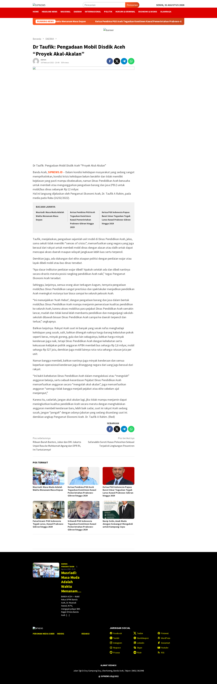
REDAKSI (85, 633)
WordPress (165, 638)
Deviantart (165, 643)
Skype (139, 647)
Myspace (117, 647)
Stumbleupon (143, 638)
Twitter (140, 633)
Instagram (117, 643)
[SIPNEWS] (39, 4)
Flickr (139, 652)
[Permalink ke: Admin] (36, 60)
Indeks (60, 633)
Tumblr (116, 638)
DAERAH (64, 564)
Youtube (164, 647)
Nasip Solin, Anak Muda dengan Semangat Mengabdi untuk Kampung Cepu (118, 524)
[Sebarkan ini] (110, 61)
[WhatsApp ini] (131, 61)
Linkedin (140, 643)
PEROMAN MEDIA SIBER (43, 633)
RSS (162, 652)
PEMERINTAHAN (67, 566)
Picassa (116, 652)
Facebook (117, 633)
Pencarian (132, 5)
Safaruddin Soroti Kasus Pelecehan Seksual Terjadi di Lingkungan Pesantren (111, 442)
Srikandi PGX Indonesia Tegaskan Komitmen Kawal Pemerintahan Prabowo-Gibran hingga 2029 (82, 525)
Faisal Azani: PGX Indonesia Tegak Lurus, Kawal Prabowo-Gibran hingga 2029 (48, 524)
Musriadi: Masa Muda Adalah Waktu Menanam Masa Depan (50, 216)
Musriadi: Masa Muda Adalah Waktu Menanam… (71, 582)
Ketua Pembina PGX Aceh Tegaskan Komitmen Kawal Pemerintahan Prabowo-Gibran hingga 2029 (133, 21)
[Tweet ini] (117, 61)
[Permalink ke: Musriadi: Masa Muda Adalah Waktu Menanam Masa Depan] (48, 476)
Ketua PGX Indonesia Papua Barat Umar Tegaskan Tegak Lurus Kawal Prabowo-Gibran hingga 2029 (118, 491)
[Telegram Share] (124, 61)
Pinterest (165, 633)
